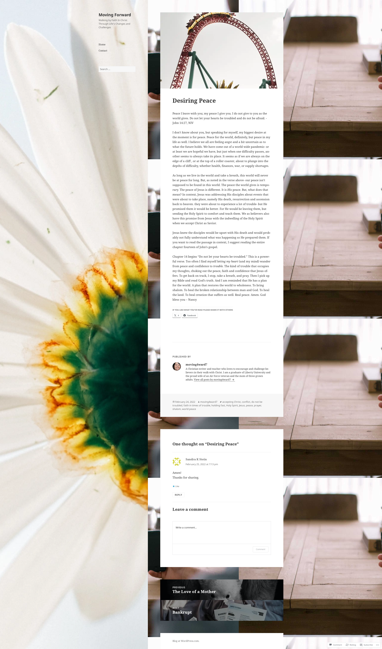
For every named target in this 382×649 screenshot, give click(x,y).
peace (249, 405)
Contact (103, 50)
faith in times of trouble (197, 405)
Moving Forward (115, 14)
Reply (178, 494)
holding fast (218, 405)
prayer (257, 405)
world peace (189, 409)
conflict (246, 401)
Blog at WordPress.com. (185, 641)
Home (102, 44)
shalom (176, 409)
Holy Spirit (232, 405)
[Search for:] (117, 69)
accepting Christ (231, 401)
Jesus (242, 405)
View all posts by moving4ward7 (212, 379)
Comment (260, 549)
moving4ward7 (208, 401)
